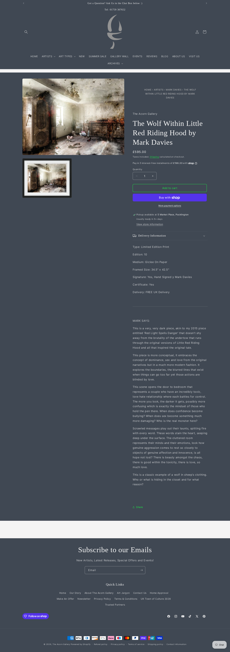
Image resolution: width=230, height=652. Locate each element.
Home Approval (159, 592)
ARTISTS (158, 89)
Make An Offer (65, 598)
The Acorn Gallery (61, 644)
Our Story (75, 592)
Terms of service (136, 644)
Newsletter (83, 598)
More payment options (169, 205)
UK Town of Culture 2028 (156, 598)
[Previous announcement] (23, 3)
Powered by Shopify (81, 644)
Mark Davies (174, 89)
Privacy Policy (102, 598)
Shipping (154, 156)
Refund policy (100, 644)
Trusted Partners (115, 604)
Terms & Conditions (125, 598)
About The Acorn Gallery (99, 592)
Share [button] (139, 507)
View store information (149, 224)
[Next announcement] (206, 3)
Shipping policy (155, 644)
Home (148, 89)
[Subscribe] (141, 570)
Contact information (176, 644)
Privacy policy (118, 644)
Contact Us (139, 592)
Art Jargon (123, 592)
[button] (26, 32)
